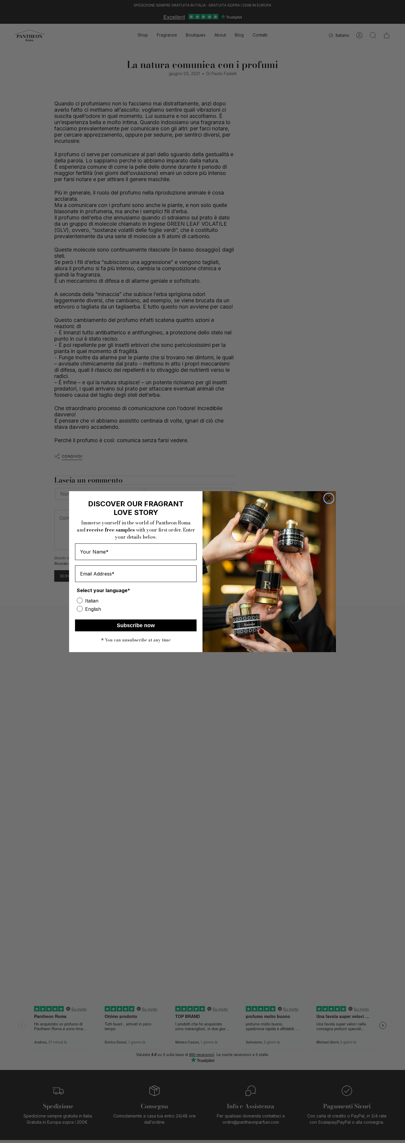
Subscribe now (136, 625)
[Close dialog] (329, 498)
